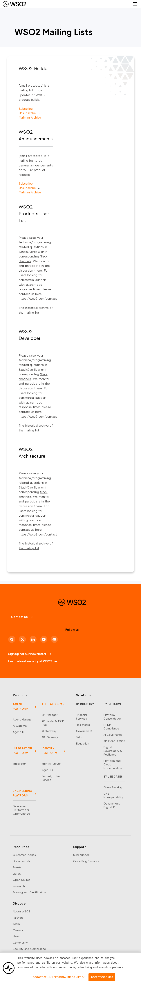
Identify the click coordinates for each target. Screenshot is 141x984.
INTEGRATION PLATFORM (22, 750)
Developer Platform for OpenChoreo (21, 810)
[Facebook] (11, 639)
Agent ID (18, 732)
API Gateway (50, 737)
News (16, 936)
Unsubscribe (27, 113)
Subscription (81, 854)
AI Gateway (20, 725)
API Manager (49, 714)
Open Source (21, 879)
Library (17, 873)
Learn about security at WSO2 (30, 661)
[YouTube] (43, 639)
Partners (18, 917)
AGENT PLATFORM (20, 706)
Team (16, 923)
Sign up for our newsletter (27, 654)
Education (82, 743)
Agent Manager (23, 719)
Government (84, 731)
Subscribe (26, 108)
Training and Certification (29, 892)
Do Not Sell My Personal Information (59, 977)
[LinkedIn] (33, 639)
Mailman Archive (30, 117)
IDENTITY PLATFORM (49, 750)
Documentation (23, 861)
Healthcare (83, 724)
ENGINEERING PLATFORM (22, 793)
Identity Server (51, 763)
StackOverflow (29, 252)
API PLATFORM (52, 704)
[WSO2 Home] (14, 4)
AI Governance (113, 734)
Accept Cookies (102, 977)
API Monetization (114, 740)
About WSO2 (21, 911)
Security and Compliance (29, 948)
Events (17, 867)
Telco (79, 737)
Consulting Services (86, 861)
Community (20, 942)
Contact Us (19, 617)
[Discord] (54, 639)
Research (19, 886)
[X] (22, 639)
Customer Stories (24, 854)
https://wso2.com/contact (38, 298)
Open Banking (113, 787)
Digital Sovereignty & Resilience (113, 750)
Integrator (19, 763)
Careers (18, 930)
